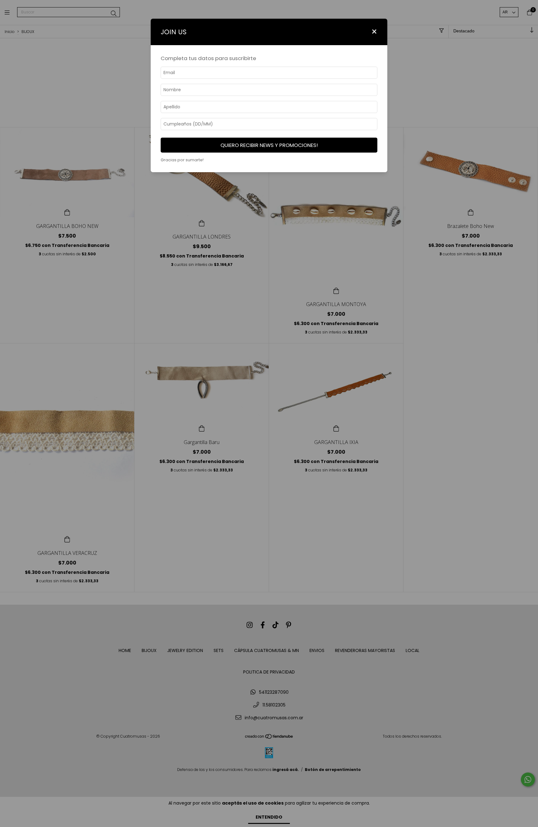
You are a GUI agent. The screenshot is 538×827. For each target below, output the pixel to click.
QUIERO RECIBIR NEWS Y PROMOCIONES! (269, 145)
